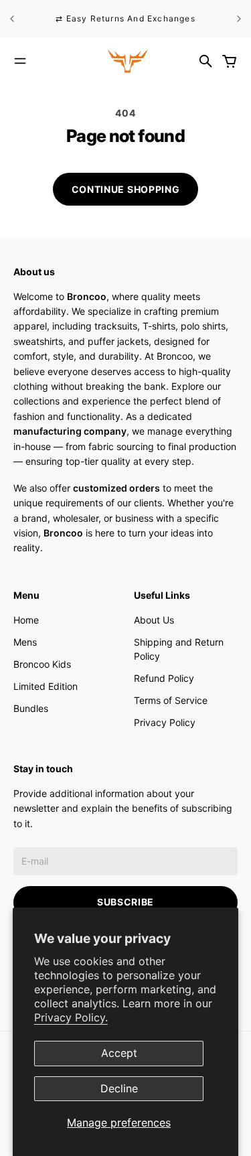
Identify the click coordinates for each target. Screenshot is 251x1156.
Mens (25, 642)
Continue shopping (126, 189)
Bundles (30, 708)
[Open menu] (20, 61)
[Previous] (12, 19)
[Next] (239, 19)
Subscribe (125, 902)
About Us (154, 620)
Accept (119, 1053)
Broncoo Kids (42, 664)
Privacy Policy (164, 722)
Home (26, 620)
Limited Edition (45, 686)
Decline (119, 1088)
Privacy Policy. (71, 1017)
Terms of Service (170, 700)
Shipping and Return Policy (179, 649)
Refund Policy (164, 678)
